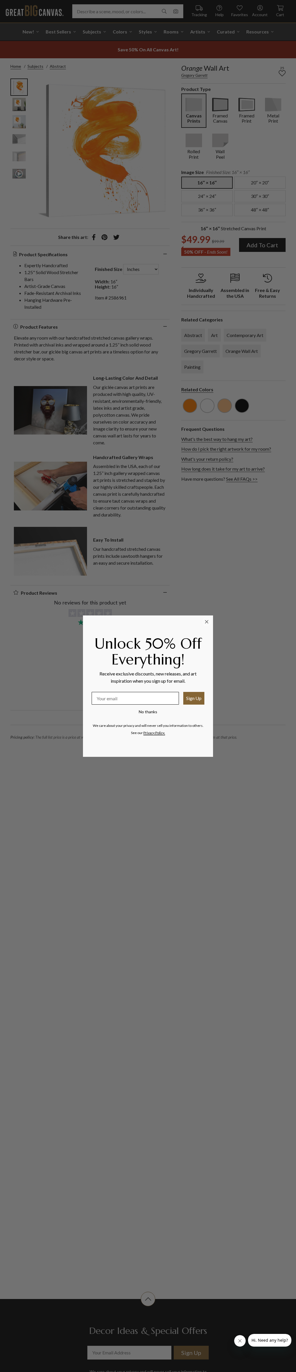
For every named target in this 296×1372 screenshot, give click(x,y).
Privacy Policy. (154, 733)
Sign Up (193, 698)
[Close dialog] (206, 621)
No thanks (148, 711)
